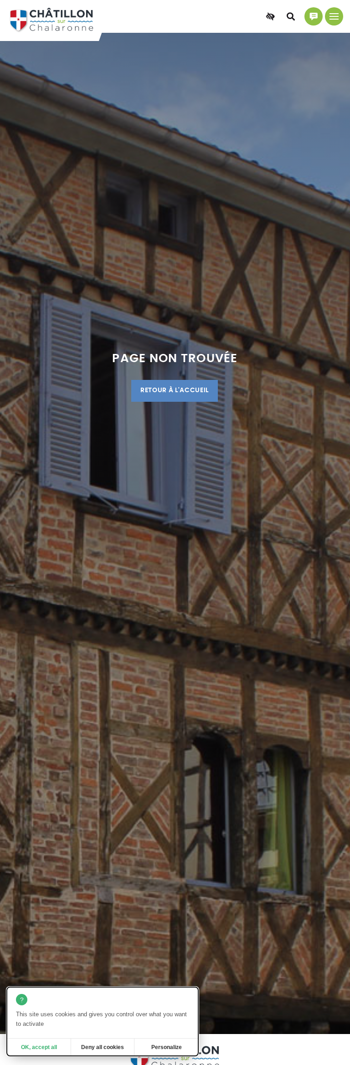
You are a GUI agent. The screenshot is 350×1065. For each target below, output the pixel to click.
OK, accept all (39, 1047)
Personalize (166, 1047)
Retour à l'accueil (174, 390)
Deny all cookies (102, 1047)
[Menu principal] (334, 16)
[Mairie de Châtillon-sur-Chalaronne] (51, 20)
